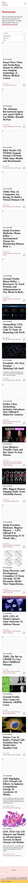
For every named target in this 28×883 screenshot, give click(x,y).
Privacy (19, 879)
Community (5, 85)
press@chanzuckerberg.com (10, 24)
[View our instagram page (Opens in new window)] (10, 872)
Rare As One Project (7, 463)
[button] (14, 36)
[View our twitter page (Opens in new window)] (20, 872)
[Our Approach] (5, 3)
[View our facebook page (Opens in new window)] (6, 872)
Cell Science (6, 462)
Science (13, 168)
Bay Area (5, 126)
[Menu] (25, 4)
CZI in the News (12, 85)
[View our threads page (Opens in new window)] (13, 872)
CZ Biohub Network (7, 253)
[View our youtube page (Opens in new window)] (24, 872)
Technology (18, 168)
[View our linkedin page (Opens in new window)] (17, 872)
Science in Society (11, 673)
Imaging (19, 462)
